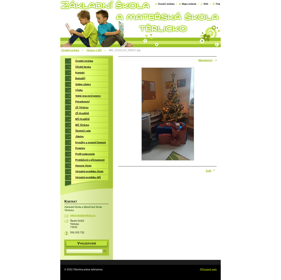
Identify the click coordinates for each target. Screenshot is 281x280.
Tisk (218, 4)
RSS (206, 4)
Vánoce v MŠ (94, 50)
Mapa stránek (189, 4)
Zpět (208, 170)
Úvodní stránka (166, 4)
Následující (205, 60)
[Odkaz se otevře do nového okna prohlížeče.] (167, 114)
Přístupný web (208, 269)
